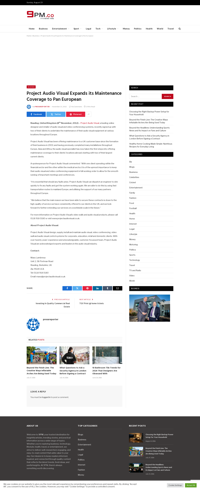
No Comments (76, 107)
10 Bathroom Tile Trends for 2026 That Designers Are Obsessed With (106, 370)
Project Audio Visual (89, 123)
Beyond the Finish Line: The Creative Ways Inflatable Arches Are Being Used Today (41, 370)
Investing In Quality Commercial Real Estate (53, 305)
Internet (133, 224)
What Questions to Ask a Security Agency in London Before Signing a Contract (73, 370)
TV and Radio (135, 270)
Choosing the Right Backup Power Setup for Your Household (159, 436)
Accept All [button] (191, 485)
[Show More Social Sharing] (88, 114)
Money (126, 28)
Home (32, 28)
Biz (130, 162)
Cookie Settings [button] (175, 485)
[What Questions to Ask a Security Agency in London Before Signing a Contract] (75, 355)
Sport (76, 28)
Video (132, 275)
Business (43, 28)
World (160, 28)
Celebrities (134, 177)
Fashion (132, 198)
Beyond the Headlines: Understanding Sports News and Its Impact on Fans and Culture (159, 467)
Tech (98, 28)
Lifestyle (111, 28)
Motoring (133, 244)
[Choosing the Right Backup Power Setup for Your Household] (136, 437)
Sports (132, 255)
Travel (170, 28)
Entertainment (59, 28)
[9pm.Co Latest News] (41, 15)
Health (149, 28)
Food (131, 203)
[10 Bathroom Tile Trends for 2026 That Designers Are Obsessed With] (107, 355)
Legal (88, 28)
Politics (137, 28)
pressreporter (42, 107)
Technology (134, 260)
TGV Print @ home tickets (91, 303)
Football (133, 208)
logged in (46, 397)
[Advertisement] (100, 61)
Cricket (132, 182)
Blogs (132, 167)
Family (132, 193)
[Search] (179, 29)
